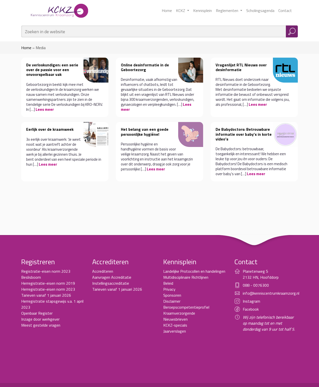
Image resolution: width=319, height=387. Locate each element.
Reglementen (227, 10)
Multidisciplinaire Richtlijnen (185, 277)
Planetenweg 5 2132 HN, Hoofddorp (261, 274)
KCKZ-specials (175, 325)
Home (167, 10)
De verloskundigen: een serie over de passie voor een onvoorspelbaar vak (52, 69)
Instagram (251, 301)
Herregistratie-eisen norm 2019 (48, 283)
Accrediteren (102, 271)
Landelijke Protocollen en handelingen (194, 271)
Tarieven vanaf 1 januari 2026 (46, 295)
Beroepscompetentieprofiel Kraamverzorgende (186, 310)
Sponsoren (172, 295)
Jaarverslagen (174, 331)
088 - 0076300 (256, 285)
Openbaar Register (37, 313)
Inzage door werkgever (40, 319)
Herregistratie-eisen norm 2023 (48, 289)
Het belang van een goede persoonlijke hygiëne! (144, 131)
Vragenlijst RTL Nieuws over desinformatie (241, 67)
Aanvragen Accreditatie (111, 277)
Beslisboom (31, 277)
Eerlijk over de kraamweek (50, 129)
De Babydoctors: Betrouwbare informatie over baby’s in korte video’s (244, 134)
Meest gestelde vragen (40, 325)
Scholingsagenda (260, 10)
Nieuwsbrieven (175, 319)
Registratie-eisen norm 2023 (45, 271)
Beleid (168, 283)
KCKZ (181, 10)
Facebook (251, 309)
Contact (285, 10)
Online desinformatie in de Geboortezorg (145, 67)
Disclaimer (171, 301)
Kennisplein (202, 10)
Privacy (169, 289)
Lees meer (45, 109)
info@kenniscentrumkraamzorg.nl (271, 293)
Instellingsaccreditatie (110, 283)
